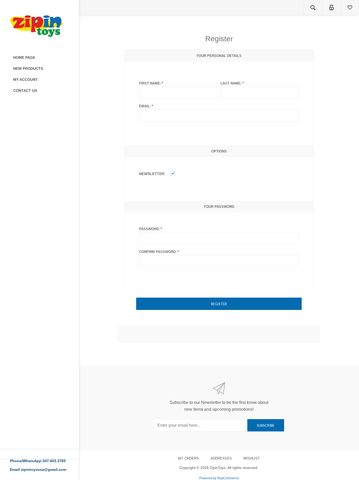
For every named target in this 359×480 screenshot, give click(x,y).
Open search (313, 7)
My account (25, 79)
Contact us (25, 90)
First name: (150, 83)
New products (28, 68)
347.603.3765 (54, 461)
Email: (145, 106)
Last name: (231, 83)
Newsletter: (152, 174)
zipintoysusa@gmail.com (43, 469)
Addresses (221, 458)
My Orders (188, 458)
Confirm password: (158, 252)
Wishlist (251, 458)
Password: (149, 229)
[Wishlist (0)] (350, 7)
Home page (24, 57)
